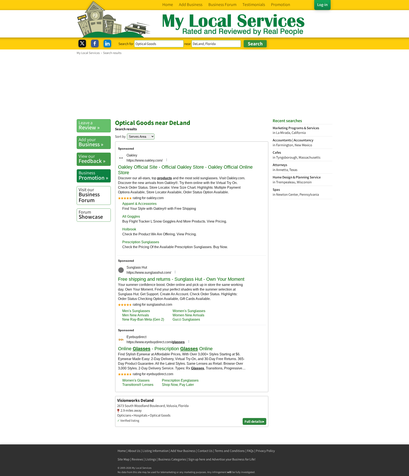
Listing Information (155, 451)
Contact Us (205, 451)
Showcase (91, 214)
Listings (150, 459)
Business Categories (172, 459)
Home (122, 451)
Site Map (124, 459)
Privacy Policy (265, 451)
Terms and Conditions (230, 451)
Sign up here (196, 459)
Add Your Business (183, 451)
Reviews (137, 459)
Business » (91, 142)
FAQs (250, 451)
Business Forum (89, 195)
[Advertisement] (204, 87)
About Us (134, 451)
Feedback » (92, 159)
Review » (89, 125)
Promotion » (93, 175)
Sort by (120, 136)
